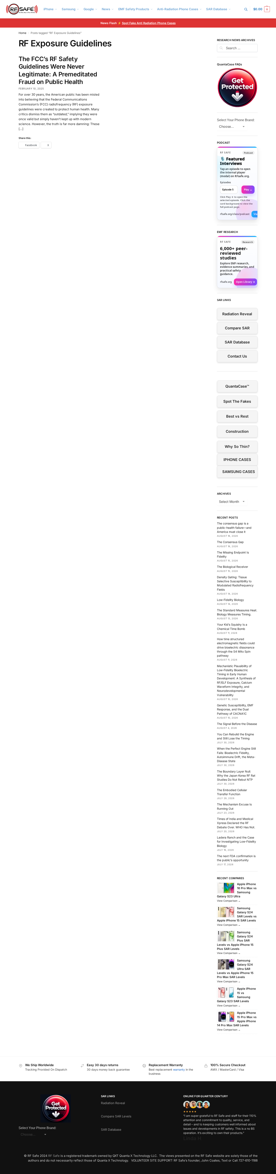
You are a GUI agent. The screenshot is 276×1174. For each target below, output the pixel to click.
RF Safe (54, 1156)
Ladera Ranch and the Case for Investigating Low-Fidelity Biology (236, 842)
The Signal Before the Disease (237, 724)
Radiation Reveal (237, 314)
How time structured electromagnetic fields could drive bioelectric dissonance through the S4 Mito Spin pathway (236, 647)
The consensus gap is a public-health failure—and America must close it (234, 527)
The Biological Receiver (232, 566)
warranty (179, 1069)
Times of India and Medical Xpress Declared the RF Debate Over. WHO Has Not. (236, 823)
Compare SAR (237, 328)
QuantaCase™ (237, 386)
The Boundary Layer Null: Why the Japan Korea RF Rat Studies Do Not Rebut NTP (236, 776)
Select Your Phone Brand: (236, 120)
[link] (237, 183)
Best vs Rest (237, 416)
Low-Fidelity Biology (230, 600)
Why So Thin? (237, 446)
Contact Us (237, 356)
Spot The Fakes (237, 401)
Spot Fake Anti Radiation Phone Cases (149, 23)
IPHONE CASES (237, 459)
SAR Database (237, 342)
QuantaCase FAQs (229, 64)
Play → (248, 189)
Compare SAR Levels (116, 1116)
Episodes (225, 182)
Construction (237, 431)
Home (22, 33)
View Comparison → (228, 900)
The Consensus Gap (230, 542)
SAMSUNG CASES (238, 472)
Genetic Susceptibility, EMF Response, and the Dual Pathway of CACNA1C (235, 709)
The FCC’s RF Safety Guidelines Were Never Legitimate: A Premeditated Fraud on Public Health (58, 70)
